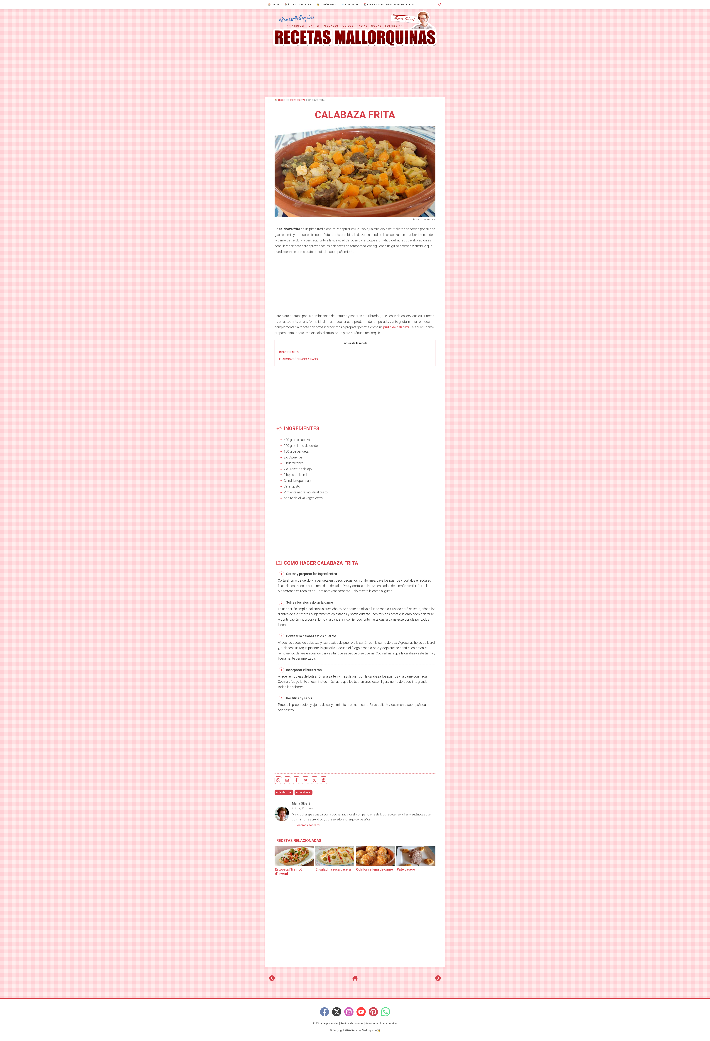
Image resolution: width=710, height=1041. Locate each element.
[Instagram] (349, 1011)
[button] (440, 4)
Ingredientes (289, 352)
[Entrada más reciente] (272, 980)
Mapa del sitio (388, 1023)
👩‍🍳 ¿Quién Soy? (326, 4)
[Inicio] (355, 980)
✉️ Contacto (350, 4)
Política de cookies (352, 1023)
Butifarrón (284, 792)
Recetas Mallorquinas (364, 1030)
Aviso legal (371, 1023)
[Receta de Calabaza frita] (355, 29)
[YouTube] (361, 1011)
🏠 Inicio (273, 4)
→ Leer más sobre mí (306, 825)
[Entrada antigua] (438, 980)
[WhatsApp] (385, 1011)
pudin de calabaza (396, 327)
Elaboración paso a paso (298, 359)
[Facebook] (324, 1011)
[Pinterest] (373, 1011)
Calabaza (304, 792)
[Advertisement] (355, 72)
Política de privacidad (326, 1023)
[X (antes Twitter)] (336, 1011)
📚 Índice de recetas (298, 4)
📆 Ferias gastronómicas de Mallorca (389, 4)
